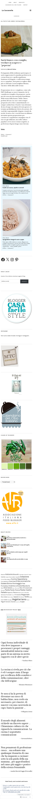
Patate (4, 592)
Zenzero (8, 602)
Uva (2, 600)
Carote (3, 577)
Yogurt (3, 602)
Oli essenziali (27, 588)
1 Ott (8, 550)
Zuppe (22, 602)
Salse (5, 597)
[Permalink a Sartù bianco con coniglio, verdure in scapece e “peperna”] (16, 56)
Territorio (21, 597)
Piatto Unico (21, 592)
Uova (30, 597)
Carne (29, 574)
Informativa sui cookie (14, 791)
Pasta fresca (15, 590)
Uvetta (5, 600)
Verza (28, 599)
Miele (5, 588)
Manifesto (21, 2)
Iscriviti (24, 281)
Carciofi (26, 574)
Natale (10, 588)
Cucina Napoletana (19, 579)
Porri (13, 594)
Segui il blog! (5, 271)
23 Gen (8, 543)
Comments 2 (10, 248)
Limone (18, 586)
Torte (26, 597)
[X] (7, 260)
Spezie (16, 597)
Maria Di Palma (12, 69)
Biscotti (16, 574)
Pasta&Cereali (4, 136)
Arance (3, 574)
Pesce (15, 592)
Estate (3, 583)
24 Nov (4, 248)
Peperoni (10, 592)
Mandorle (26, 586)
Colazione (24, 576)
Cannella (21, 574)
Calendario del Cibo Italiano (13, 5)
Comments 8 (8, 134)
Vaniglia (10, 599)
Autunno (9, 574)
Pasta (7, 590)
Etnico (9, 583)
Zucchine (18, 601)
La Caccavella (7, 10)
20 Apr (2, 134)
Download (12, 581)
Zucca (13, 602)
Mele (2, 588)
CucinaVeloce (5, 581)
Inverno (11, 586)
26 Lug (8, 557)
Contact (25, 5)
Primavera (18, 595)
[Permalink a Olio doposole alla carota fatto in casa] (3, 560)
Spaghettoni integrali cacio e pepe (13, 239)
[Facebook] (3, 260)
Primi (4, 186)
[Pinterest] (17, 260)
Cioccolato (12, 577)
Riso (2, 597)
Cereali (7, 577)
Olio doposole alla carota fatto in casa (17, 559)
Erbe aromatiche (23, 581)
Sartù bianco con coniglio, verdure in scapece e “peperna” (14, 63)
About (15, 2)
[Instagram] (12, 260)
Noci (21, 588)
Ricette (7, 186)
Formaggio (17, 583)
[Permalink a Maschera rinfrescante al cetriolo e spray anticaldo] (3, 538)
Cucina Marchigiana (6, 579)
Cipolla (17, 577)
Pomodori (9, 595)
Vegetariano (19, 599)
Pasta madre (25, 590)
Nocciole (17, 588)
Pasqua (3, 590)
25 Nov (4, 195)
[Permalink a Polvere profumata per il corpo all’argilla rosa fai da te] (3, 545)
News (13, 588)
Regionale (25, 594)
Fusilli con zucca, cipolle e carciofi (13, 187)
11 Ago (8, 536)
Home (10, 2)
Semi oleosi (10, 597)
